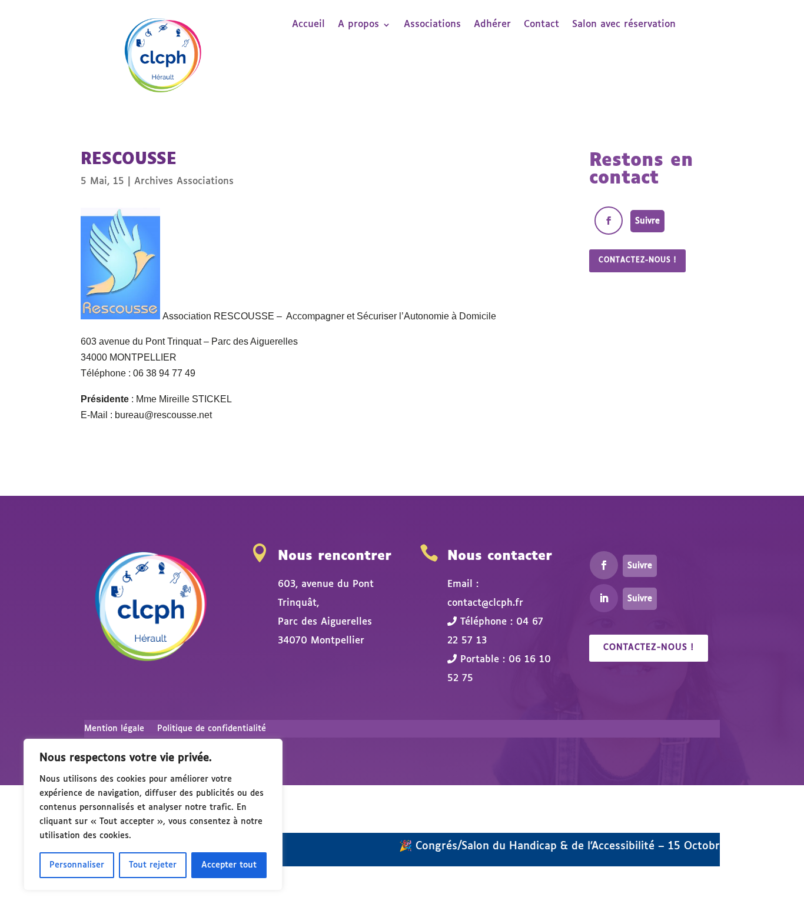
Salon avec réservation (624, 25)
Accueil (308, 25)
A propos (358, 25)
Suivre (647, 221)
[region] (153, 814)
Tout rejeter (153, 865)
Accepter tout (229, 865)
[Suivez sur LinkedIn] (604, 598)
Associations (432, 25)
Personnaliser (76, 865)
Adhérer (492, 25)
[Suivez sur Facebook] (608, 220)
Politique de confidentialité (211, 729)
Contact (541, 25)
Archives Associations (184, 181)
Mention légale (114, 729)
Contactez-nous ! (637, 260)
